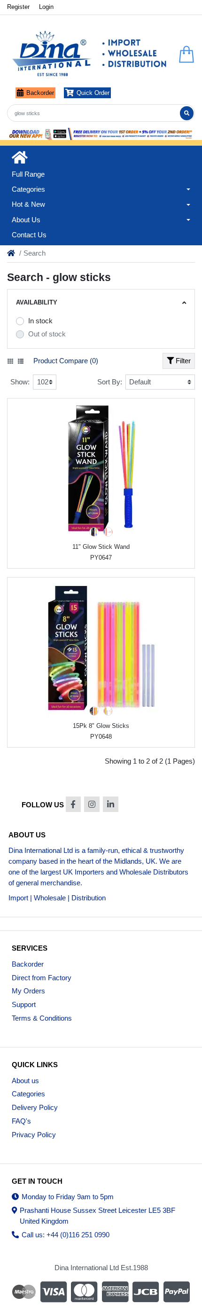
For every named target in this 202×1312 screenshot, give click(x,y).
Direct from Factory (41, 978)
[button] (101, 189)
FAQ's (21, 1121)
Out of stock (47, 334)
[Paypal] (177, 1292)
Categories (28, 1094)
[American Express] (115, 1292)
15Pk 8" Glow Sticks (101, 725)
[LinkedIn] (110, 804)
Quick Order (93, 92)
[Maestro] (23, 1292)
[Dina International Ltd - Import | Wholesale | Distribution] (89, 54)
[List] (20, 361)
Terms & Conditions (42, 1018)
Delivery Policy (35, 1107)
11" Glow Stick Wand (101, 546)
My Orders (28, 991)
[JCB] (146, 1292)
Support (24, 1004)
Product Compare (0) (65, 361)
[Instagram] (92, 804)
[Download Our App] (101, 134)
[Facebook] (73, 804)
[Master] (84, 1292)
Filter (182, 361)
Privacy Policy (34, 1135)
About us (25, 1081)
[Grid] (10, 361)
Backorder (40, 92)
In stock (40, 321)
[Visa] (53, 1292)
